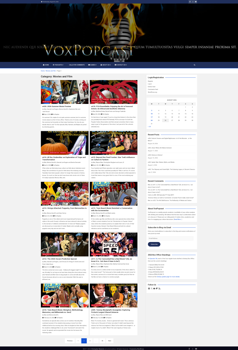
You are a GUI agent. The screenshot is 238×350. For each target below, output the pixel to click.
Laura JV (121, 162)
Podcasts (58, 65)
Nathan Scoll (116, 264)
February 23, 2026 (49, 317)
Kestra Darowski (76, 162)
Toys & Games (46, 203)
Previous (70, 341)
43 (102, 341)
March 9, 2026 (48, 267)
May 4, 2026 (47, 114)
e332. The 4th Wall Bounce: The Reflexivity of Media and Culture (172, 200)
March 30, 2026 (97, 165)
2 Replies (105, 266)
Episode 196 (153, 258)
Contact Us (121, 65)
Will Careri (109, 315)
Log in (150, 84)
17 (151, 117)
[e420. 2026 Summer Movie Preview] (65, 92)
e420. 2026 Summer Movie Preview (56, 106)
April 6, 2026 (47, 165)
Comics (94, 99)
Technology (63, 201)
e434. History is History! (155, 155)
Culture (99, 99)
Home (47, 65)
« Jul (149, 126)
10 (151, 114)
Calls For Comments (77, 65)
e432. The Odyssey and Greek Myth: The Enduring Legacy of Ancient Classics (171, 169)
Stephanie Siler (73, 109)
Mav (45, 109)
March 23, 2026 (48, 216)
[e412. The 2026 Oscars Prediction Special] (65, 244)
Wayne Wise (99, 162)
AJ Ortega (70, 261)
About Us (105, 65)
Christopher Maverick (97, 349)
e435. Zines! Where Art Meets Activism (160, 148)
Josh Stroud (45, 111)
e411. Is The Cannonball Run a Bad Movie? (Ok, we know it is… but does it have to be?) (111, 260)
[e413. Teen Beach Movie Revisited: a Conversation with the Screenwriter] (113, 194)
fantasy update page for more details (168, 277)
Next (109, 341)
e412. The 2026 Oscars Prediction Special (59, 259)
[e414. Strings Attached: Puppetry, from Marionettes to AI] (65, 194)
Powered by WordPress (137, 349)
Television (101, 101)
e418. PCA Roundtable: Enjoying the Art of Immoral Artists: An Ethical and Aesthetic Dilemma (112, 107)
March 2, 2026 (97, 266)
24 (151, 120)
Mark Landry (111, 213)
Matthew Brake (100, 111)
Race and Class (113, 254)
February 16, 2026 (98, 317)
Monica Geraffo (63, 109)
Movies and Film (47, 101)
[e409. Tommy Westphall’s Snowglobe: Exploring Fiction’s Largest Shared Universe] (113, 295)
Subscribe (154, 244)
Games (92, 65)
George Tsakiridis (120, 111)
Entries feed (151, 87)
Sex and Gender (113, 203)
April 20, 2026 (97, 114)
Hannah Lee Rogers (52, 109)
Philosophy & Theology (127, 99)
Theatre (77, 201)
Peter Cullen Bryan (47, 264)
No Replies (56, 114)
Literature (106, 99)
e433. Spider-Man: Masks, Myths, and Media (161, 162)
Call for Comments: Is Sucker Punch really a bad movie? (177, 198)
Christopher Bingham (110, 162)
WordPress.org (152, 92)
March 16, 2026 (97, 216)
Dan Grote (126, 264)
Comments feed (153, 89)
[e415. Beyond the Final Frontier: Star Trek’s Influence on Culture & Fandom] (113, 143)
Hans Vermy (62, 213)
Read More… (178, 219)
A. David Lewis (77, 261)
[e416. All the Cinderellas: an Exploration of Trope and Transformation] (65, 143)
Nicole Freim (109, 111)
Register (150, 81)
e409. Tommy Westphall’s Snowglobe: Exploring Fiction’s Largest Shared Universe (110, 311)
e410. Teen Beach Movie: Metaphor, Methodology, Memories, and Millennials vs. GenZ (62, 311)
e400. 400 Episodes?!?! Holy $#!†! (163, 195)
